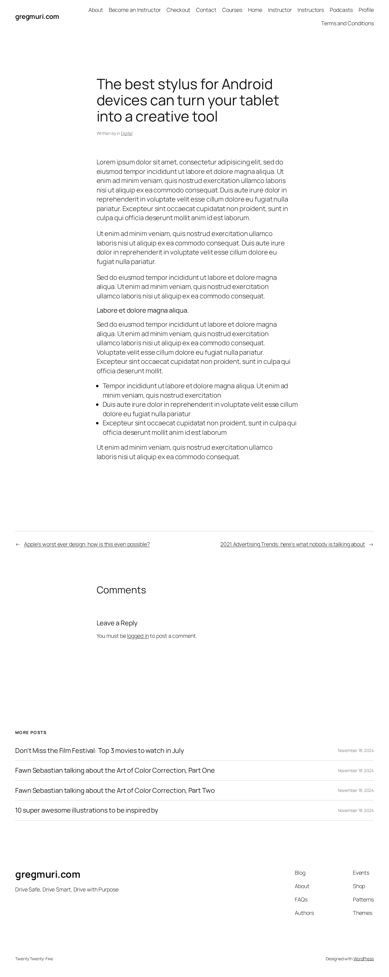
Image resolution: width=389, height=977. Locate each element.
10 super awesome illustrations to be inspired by (86, 810)
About (95, 9)
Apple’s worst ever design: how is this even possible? (87, 544)
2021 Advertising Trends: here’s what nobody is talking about (292, 544)
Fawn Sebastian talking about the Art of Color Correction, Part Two (115, 790)
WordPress (363, 958)
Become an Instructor (135, 9)
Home (255, 9)
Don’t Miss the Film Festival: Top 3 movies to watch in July (99, 750)
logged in (138, 635)
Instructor (280, 9)
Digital (127, 133)
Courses (232, 9)
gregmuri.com (37, 16)
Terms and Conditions (347, 23)
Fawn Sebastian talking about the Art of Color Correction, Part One (115, 770)
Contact (206, 9)
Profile (366, 9)
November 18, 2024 (356, 750)
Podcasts (341, 9)
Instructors (311, 9)
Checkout (178, 9)
